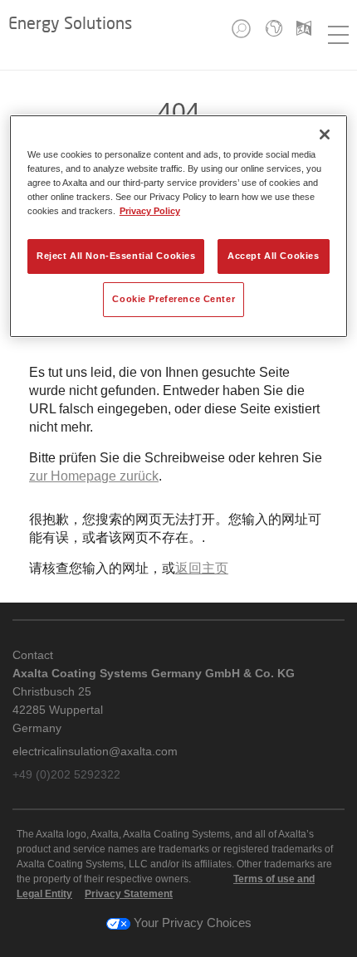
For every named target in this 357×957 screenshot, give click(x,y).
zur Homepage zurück (94, 476)
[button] (242, 33)
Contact (32, 655)
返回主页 (201, 568)
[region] (179, 226)
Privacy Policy (150, 211)
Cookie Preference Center (173, 299)
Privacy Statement (129, 894)
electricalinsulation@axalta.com (95, 751)
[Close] (324, 134)
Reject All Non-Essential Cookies (116, 256)
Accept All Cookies (273, 256)
